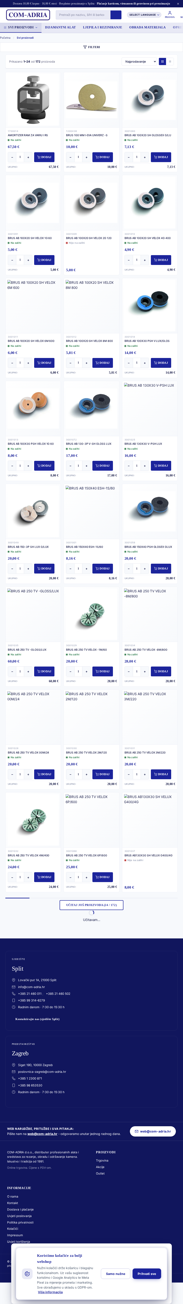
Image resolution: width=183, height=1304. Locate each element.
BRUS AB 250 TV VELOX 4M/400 (28, 855)
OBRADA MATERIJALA (147, 27)
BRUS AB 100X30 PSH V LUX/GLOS (147, 341)
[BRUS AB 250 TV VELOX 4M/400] (33, 819)
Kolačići (12, 1228)
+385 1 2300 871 (30, 1078)
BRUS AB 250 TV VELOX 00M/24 (28, 752)
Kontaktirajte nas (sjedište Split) (37, 1019)
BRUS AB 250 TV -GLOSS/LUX (27, 649)
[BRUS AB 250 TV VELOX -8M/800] (149, 614)
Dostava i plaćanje (20, 1209)
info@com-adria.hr (31, 987)
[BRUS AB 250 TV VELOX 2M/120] (91, 717)
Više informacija (50, 1292)
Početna (5, 37)
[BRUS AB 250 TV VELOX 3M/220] (149, 717)
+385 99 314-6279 (31, 1000)
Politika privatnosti (20, 1222)
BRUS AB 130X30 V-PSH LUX (143, 443)
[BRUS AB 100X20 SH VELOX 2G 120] (91, 202)
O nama (12, 1196)
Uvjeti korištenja (18, 1241)
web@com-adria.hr (42, 1134)
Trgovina (102, 1160)
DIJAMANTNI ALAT (60, 27)
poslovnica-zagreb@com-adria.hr (42, 1071)
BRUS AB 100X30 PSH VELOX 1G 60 (31, 443)
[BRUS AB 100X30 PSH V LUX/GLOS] (149, 305)
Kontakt (12, 1203)
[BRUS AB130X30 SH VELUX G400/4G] (149, 819)
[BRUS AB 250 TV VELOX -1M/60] (91, 614)
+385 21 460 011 (30, 993)
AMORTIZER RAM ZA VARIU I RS (28, 135)
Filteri (94, 47)
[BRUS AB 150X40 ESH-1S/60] (91, 511)
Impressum (15, 1235)
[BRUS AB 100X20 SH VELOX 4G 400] (149, 202)
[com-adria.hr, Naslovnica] (27, 15)
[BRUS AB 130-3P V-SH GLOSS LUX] (91, 408)
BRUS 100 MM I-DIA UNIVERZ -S (86, 135)
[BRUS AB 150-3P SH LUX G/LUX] (33, 511)
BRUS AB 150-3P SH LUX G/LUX (28, 546)
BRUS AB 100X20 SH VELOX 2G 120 (88, 238)
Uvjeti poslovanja (19, 1216)
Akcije (100, 1167)
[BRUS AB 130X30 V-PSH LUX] (149, 408)
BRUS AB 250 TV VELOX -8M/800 (146, 649)
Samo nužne (115, 1274)
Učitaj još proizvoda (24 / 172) (91, 905)
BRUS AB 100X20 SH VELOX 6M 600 (31, 341)
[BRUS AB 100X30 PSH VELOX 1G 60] (33, 408)
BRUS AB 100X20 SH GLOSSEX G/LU (148, 135)
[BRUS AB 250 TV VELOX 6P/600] (91, 819)
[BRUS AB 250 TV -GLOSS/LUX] (33, 614)
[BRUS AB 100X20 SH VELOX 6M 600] (33, 305)
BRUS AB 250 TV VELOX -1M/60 (86, 649)
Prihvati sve (147, 1274)
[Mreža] (162, 61)
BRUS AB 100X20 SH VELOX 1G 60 (30, 238)
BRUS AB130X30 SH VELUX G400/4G (149, 855)
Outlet (100, 1173)
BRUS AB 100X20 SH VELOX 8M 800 (89, 341)
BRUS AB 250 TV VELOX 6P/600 (86, 855)
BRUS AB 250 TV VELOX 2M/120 (86, 752)
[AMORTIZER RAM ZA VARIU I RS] (33, 99)
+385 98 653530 (30, 1085)
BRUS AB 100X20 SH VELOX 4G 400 (148, 238)
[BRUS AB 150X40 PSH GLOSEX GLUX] (149, 511)
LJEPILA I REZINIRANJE (102, 27)
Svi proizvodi (20, 27)
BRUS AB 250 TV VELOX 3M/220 (145, 752)
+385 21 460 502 (58, 993)
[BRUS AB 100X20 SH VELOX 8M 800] (91, 305)
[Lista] (170, 61)
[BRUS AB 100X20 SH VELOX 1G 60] (33, 202)
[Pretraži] (115, 15)
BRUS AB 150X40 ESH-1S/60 (84, 546)
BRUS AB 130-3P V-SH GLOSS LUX (88, 443)
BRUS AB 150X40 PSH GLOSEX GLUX (148, 546)
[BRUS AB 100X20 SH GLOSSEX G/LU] (149, 99)
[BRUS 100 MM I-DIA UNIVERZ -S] (91, 99)
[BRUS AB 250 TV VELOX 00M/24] (33, 717)
